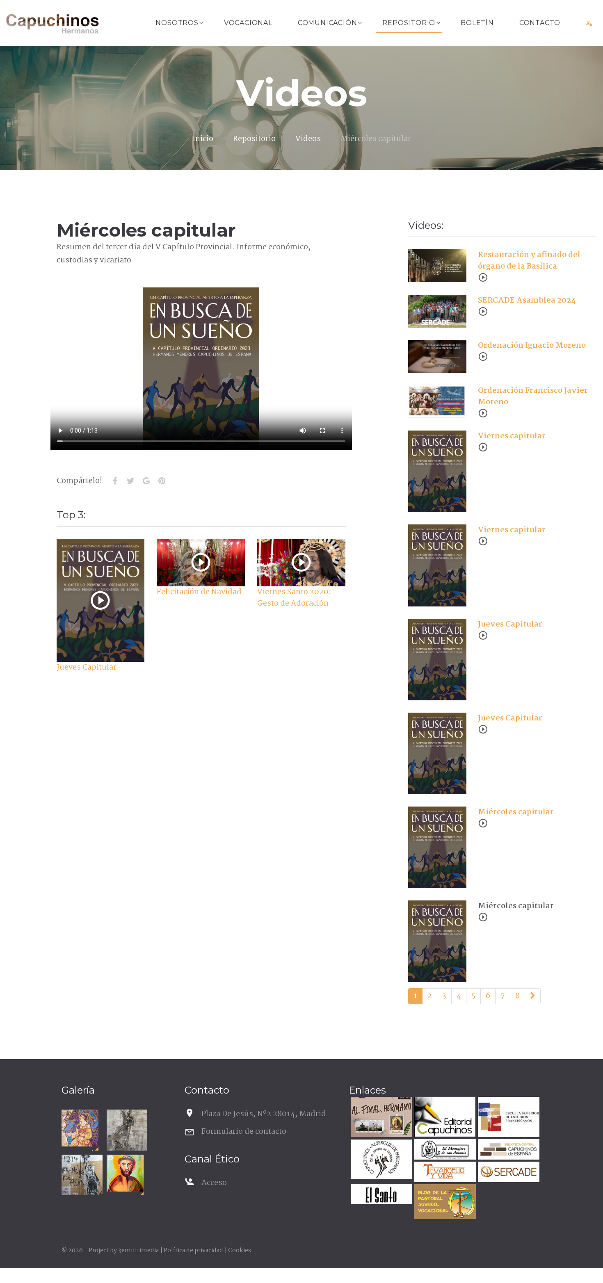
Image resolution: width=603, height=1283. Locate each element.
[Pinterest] (162, 481)
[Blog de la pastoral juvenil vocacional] (444, 1202)
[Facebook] (115, 481)
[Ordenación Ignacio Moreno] (437, 356)
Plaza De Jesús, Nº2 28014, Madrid (263, 1114)
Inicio (202, 139)
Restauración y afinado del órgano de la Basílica (529, 261)
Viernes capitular (512, 436)
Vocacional (248, 23)
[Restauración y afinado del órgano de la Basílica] (437, 266)
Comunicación (327, 23)
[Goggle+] (146, 481)
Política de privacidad (193, 1251)
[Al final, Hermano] (380, 1118)
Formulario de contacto (243, 1132)
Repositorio (408, 23)
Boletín (477, 23)
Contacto (539, 23)
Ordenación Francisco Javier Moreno (533, 396)
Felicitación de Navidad (199, 592)
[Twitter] (131, 481)
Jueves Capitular (86, 667)
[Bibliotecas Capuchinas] (507, 1150)
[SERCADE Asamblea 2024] (437, 311)
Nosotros (176, 23)
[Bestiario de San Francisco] (127, 1130)
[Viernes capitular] (437, 471)
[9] (533, 996)
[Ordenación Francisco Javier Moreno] (437, 401)
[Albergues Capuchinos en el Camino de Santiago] (380, 1160)
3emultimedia (138, 1251)
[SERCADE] (507, 1173)
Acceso (214, 1183)
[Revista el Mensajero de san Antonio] (444, 1150)
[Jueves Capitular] (100, 600)
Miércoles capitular (516, 812)
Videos (308, 139)
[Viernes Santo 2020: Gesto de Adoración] (301, 562)
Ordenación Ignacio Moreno (532, 346)
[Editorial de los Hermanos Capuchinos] (444, 1118)
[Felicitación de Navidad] (201, 562)
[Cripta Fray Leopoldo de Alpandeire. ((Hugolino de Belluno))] (80, 1128)
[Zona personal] (589, 23)
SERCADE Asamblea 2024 (527, 300)
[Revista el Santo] (380, 1195)
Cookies (239, 1251)
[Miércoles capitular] (437, 847)
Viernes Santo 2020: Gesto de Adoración (294, 598)
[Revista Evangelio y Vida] (444, 1173)
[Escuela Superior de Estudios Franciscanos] (507, 1118)
